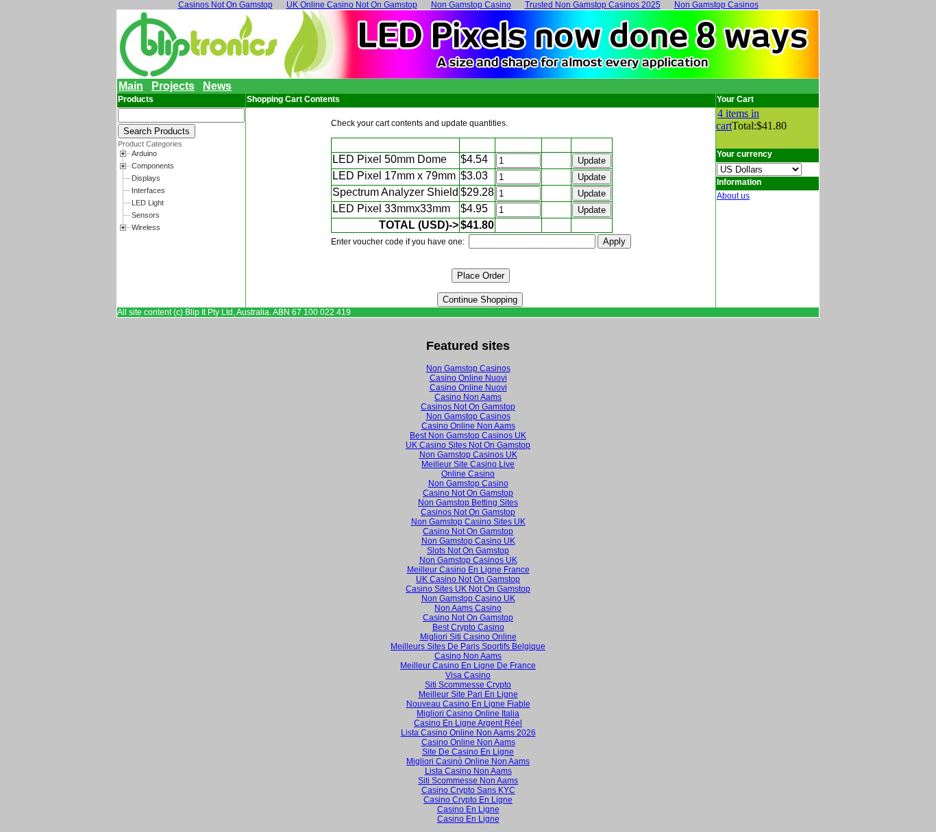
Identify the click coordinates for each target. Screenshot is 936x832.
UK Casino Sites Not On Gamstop (468, 445)
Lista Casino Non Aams (468, 771)
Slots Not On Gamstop (468, 550)
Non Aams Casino (468, 608)
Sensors (146, 215)
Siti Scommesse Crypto (468, 685)
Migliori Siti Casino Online (468, 637)
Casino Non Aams (468, 397)
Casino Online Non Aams (468, 426)
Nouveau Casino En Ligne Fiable (468, 704)
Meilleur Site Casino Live (468, 464)
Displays (146, 178)
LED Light (148, 203)
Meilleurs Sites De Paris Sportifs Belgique (468, 646)
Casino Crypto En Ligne (468, 800)
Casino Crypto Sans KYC (468, 790)
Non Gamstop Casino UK (468, 541)
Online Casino (468, 474)
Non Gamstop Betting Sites (468, 502)
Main (131, 86)
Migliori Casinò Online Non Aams (468, 761)
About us (733, 196)
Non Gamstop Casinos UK (468, 454)
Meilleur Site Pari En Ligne (468, 694)
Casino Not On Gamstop (468, 493)
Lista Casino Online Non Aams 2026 (468, 733)
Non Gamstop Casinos (468, 368)
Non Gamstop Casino (468, 483)
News (217, 86)
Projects (173, 86)
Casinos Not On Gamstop (468, 407)
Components (153, 166)
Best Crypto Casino (468, 627)
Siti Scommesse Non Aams (468, 780)
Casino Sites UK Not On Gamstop (468, 589)
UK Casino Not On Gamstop (468, 579)
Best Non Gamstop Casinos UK (468, 435)
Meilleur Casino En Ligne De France (468, 665)
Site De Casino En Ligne (468, 752)
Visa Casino (468, 675)
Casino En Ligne (468, 809)
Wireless (146, 227)
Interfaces (148, 190)
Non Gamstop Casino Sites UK (468, 522)
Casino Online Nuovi (468, 378)
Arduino (144, 153)
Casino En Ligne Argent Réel (468, 723)
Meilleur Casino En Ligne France (468, 570)
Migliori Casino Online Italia (468, 713)
